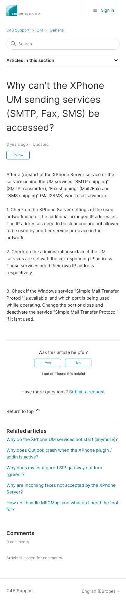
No (78, 363)
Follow (18, 155)
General (57, 30)
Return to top (20, 411)
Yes (48, 363)
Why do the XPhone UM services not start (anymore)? (62, 439)
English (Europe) (99, 591)
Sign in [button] (107, 10)
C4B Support (18, 30)
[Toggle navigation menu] (95, 10)
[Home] (23, 10)
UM (40, 30)
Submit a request (87, 392)
